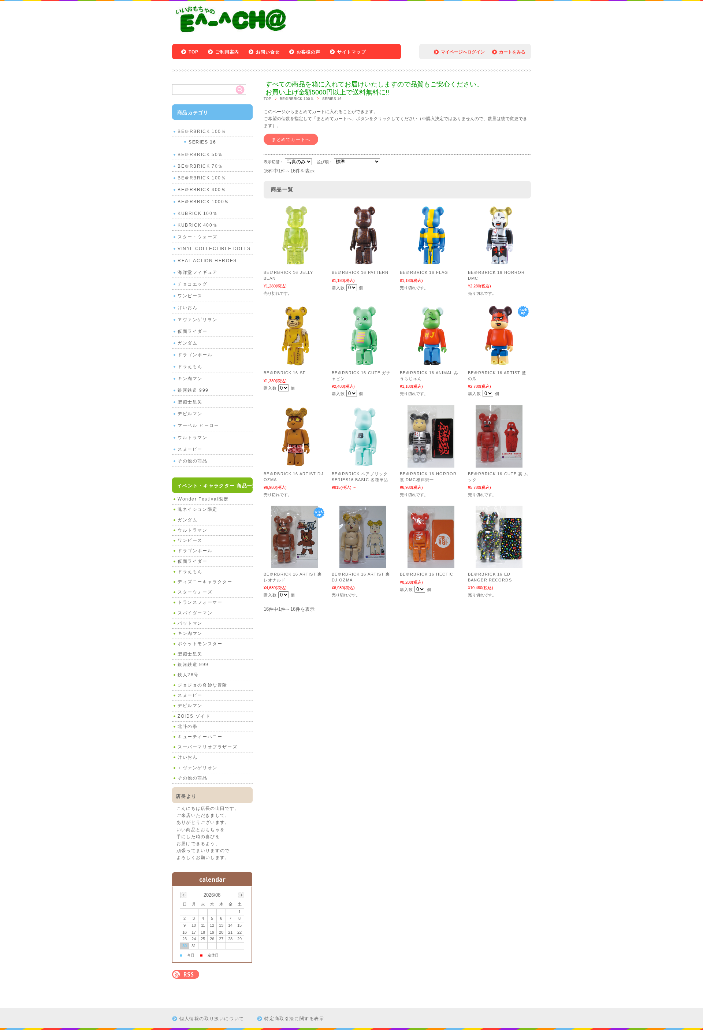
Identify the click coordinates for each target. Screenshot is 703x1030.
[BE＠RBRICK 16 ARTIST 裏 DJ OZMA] (363, 564)
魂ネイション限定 (197, 509)
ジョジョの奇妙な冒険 (202, 685)
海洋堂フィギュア (197, 272)
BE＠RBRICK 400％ (202, 189)
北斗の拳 (187, 726)
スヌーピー (190, 449)
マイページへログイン (463, 52)
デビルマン (190, 413)
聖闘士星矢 (190, 402)
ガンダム (187, 343)
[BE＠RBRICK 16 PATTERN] (363, 262)
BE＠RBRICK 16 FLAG (424, 272)
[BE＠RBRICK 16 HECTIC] (431, 564)
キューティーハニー (200, 736)
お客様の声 (309, 52)
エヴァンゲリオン (197, 767)
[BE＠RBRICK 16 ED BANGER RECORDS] (499, 564)
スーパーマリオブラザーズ (207, 747)
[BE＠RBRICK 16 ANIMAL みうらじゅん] (431, 363)
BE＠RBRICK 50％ (200, 154)
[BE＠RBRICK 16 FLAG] (431, 262)
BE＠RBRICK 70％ (200, 166)
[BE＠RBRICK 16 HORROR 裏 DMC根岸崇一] (431, 464)
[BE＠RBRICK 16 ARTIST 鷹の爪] (499, 363)
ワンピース (190, 295)
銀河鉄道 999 (193, 390)
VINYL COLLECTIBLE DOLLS (214, 248)
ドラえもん (190, 366)
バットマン (190, 623)
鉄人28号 (188, 674)
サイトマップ (351, 52)
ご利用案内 (227, 52)
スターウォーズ (195, 592)
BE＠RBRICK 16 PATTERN (360, 272)
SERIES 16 (202, 142)
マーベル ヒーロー (198, 425)
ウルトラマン (193, 437)
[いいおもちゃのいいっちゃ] (233, 34)
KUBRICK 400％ (197, 225)
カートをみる (512, 52)
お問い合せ (268, 52)
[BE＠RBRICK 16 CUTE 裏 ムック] (499, 464)
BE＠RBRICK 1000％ (203, 201)
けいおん (187, 307)
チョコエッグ (193, 284)
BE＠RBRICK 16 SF (285, 373)
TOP (194, 52)
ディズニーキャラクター (205, 581)
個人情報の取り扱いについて (211, 1018)
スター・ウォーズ (197, 236)
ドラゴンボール (195, 354)
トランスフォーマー (200, 602)
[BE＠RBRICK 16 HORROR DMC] (499, 262)
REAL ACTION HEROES (207, 260)
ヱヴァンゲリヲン (197, 319)
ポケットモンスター (200, 643)
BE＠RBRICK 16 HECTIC (426, 574)
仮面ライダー (193, 331)
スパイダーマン (195, 613)
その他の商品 (193, 461)
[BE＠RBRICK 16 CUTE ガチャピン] (363, 363)
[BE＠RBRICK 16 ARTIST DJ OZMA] (295, 464)
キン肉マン (190, 378)
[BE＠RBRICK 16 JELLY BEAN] (295, 262)
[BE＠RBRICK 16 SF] (295, 363)
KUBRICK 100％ (197, 213)
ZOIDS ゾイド (194, 716)
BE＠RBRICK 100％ (297, 99)
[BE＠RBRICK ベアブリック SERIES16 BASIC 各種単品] (363, 464)
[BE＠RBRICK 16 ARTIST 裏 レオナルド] (295, 564)
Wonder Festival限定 (203, 499)
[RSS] (185, 975)
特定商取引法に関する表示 (294, 1018)
